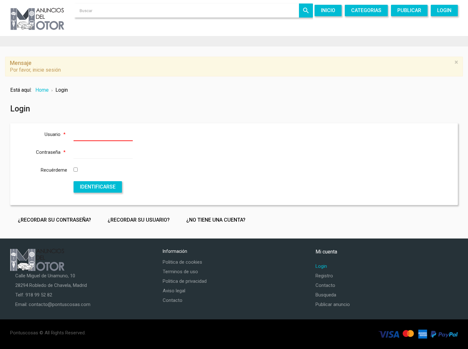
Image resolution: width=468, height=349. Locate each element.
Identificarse (98, 187)
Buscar (306, 11)
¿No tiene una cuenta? (215, 220)
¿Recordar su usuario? (139, 220)
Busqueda (326, 295)
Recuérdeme (54, 170)
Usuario (55, 134)
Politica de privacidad (185, 281)
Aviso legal (174, 291)
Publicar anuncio (333, 304)
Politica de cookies (182, 262)
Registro (324, 276)
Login (321, 266)
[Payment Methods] (418, 334)
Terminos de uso (180, 271)
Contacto (172, 300)
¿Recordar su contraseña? (54, 220)
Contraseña (51, 152)
